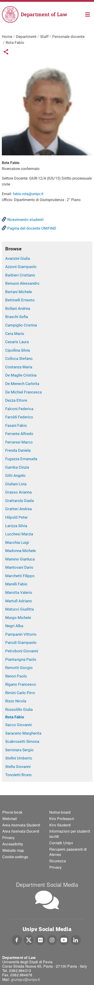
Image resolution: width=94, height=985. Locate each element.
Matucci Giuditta (19, 609)
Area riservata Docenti (20, 831)
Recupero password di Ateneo (68, 852)
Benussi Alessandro (22, 283)
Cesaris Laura (17, 342)
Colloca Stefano (19, 358)
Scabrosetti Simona (22, 741)
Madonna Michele (20, 550)
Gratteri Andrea (18, 509)
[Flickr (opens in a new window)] (40, 939)
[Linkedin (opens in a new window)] (75, 939)
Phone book (12, 812)
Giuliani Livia (15, 484)
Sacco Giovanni (18, 724)
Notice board (59, 812)
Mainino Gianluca (20, 559)
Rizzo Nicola (15, 701)
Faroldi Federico (19, 417)
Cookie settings (15, 856)
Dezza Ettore (16, 400)
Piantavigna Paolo (20, 659)
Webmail (9, 818)
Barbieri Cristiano (20, 275)
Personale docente (68, 36)
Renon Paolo (16, 676)
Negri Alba (14, 626)
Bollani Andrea (17, 308)
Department (26, 36)
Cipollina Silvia (17, 350)
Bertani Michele (18, 291)
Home (88, 14)
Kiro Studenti (60, 825)
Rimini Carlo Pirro (20, 692)
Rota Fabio (14, 717)
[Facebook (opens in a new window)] (17, 939)
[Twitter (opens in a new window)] (29, 939)
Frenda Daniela (18, 450)
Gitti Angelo (15, 475)
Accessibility (12, 844)
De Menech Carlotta (22, 383)
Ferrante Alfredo (19, 433)
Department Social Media (47, 884)
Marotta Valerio (18, 592)
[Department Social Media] (47, 900)
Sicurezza (57, 860)
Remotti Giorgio (19, 667)
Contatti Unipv (61, 842)
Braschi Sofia (16, 316)
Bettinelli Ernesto (20, 300)
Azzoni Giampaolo (21, 266)
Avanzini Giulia (17, 258)
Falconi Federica (19, 408)
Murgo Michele (18, 617)
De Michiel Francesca (23, 392)
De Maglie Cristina (21, 375)
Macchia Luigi (17, 542)
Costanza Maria (18, 367)
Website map (13, 850)
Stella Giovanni (18, 766)
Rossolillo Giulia (19, 709)
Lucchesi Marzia (19, 534)
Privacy (8, 837)
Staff (44, 36)
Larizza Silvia (16, 525)
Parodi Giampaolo (21, 642)
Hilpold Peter (16, 517)
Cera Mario (14, 333)
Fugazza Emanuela (21, 459)
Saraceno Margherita (23, 733)
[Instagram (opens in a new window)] (52, 939)
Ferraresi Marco (19, 442)
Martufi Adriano (18, 601)
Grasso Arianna (18, 492)
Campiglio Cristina (21, 325)
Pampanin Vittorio (21, 634)
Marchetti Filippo (19, 575)
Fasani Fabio (16, 425)
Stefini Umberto (18, 758)
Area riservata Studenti (21, 825)
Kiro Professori (61, 818)
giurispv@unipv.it (25, 979)
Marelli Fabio (16, 584)
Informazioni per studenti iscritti (69, 833)
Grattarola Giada (19, 500)
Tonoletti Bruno (18, 775)
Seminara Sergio (19, 750)
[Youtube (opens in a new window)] (64, 939)
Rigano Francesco (20, 684)
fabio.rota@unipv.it (28, 194)
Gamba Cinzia (17, 467)
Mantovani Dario (19, 567)
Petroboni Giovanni (21, 651)
